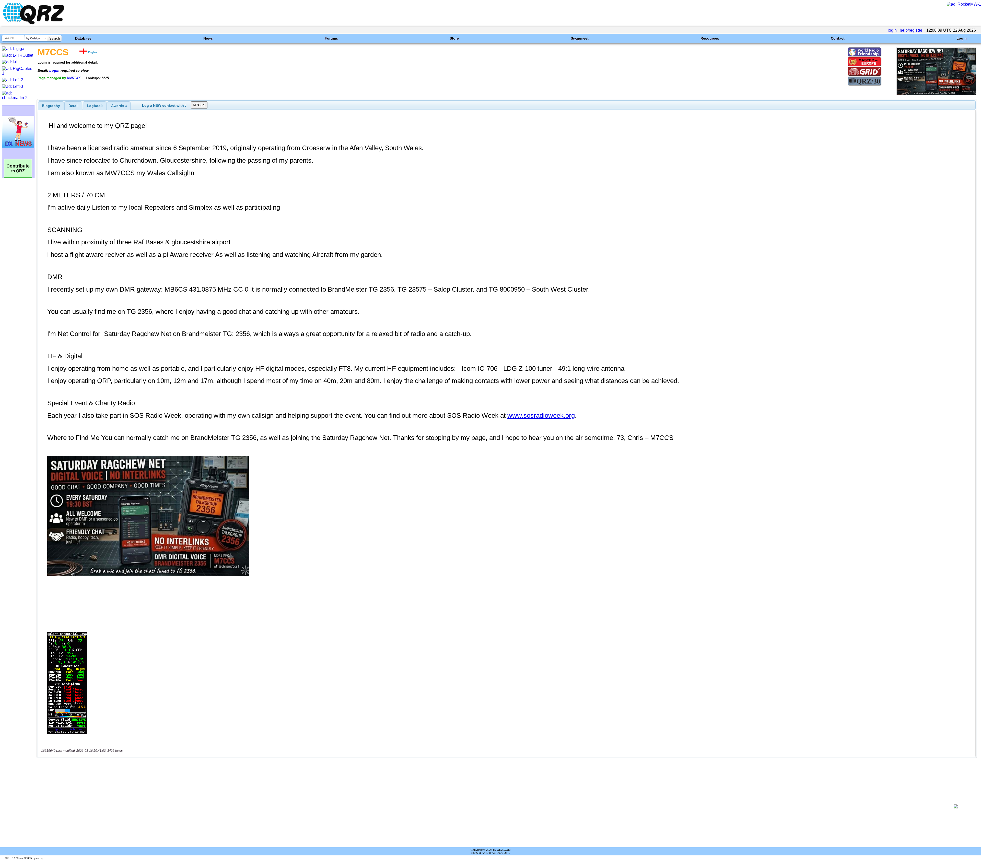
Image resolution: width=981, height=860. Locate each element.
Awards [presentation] (119, 106)
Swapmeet (580, 38)
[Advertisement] (490, 806)
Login (961, 38)
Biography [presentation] (51, 106)
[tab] (51, 105)
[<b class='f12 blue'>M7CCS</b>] (936, 94)
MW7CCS (74, 78)
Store (454, 38)
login (892, 30)
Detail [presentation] (73, 106)
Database (83, 38)
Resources (709, 38)
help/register (911, 30)
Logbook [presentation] (95, 106)
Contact (838, 38)
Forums (331, 38)
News (208, 38)
